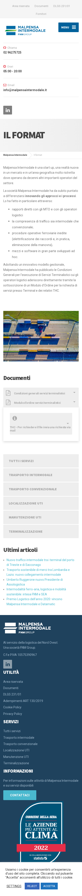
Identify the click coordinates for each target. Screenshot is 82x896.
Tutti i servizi (21, 461)
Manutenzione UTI (25, 517)
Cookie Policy (12, 707)
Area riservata (21, 6)
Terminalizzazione (26, 531)
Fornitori (41, 14)
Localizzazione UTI (26, 503)
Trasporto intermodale (30, 475)
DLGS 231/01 (61, 6)
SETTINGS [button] (14, 886)
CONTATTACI (20, 795)
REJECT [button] (32, 886)
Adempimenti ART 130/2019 (23, 701)
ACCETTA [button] (49, 886)
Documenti (41, 6)
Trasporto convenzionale (33, 489)
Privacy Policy (12, 714)
